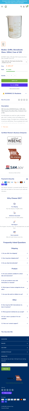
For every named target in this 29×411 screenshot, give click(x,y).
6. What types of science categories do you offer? (12, 288)
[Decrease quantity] (7, 75)
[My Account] (23, 6)
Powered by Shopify (5, 408)
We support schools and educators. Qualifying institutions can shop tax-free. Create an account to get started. (14, 1)
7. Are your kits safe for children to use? (12, 294)
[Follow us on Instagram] (5, 390)
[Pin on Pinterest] (22, 100)
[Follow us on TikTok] (12, 390)
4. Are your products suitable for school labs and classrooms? (12, 275)
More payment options (14, 88)
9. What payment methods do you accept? (12, 312)
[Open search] (21, 6)
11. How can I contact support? (9, 323)
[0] (26, 6)
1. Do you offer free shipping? (9, 253)
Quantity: (3, 75)
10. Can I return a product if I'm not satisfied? (10, 317)
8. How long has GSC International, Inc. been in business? (11, 306)
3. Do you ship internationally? (9, 263)
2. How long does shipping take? (10, 258)
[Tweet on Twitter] (24, 100)
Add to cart (14, 80)
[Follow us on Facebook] (2, 390)
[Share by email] (27, 100)
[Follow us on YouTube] (10, 390)
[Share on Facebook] (19, 100)
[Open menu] (2, 6)
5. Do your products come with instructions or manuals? (9, 281)
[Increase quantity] (14, 75)
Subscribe (5, 369)
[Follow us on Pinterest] (7, 390)
